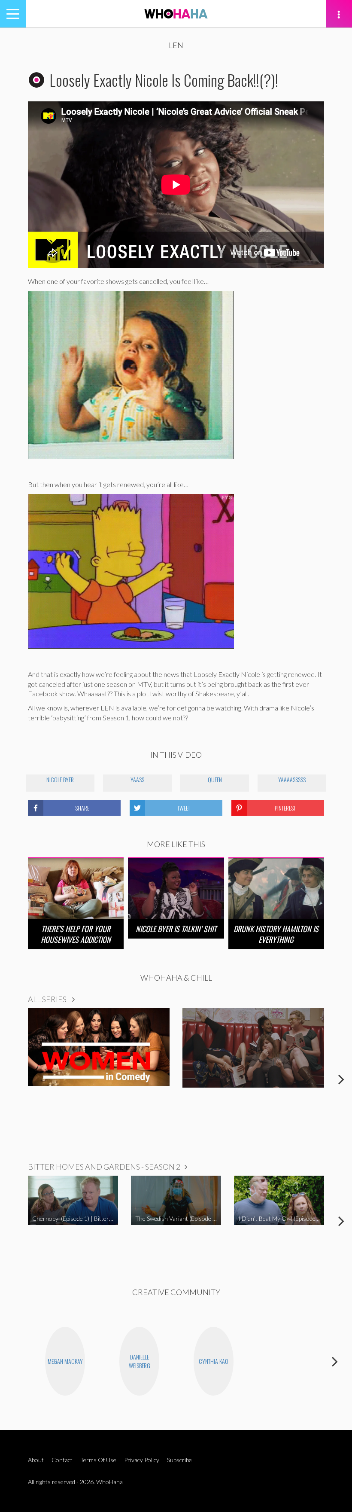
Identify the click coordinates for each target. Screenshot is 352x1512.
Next (341, 1079)
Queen (215, 779)
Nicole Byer (60, 779)
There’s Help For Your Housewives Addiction (76, 934)
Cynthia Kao (213, 1361)
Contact (62, 1459)
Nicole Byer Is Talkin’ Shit (176, 928)
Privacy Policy (141, 1459)
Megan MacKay (65, 1361)
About (36, 1459)
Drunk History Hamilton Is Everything (276, 934)
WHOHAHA (176, 13)
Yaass (137, 779)
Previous (10, 1079)
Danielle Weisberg (139, 1361)
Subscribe (179, 1459)
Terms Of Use (98, 1459)
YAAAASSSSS (292, 779)
